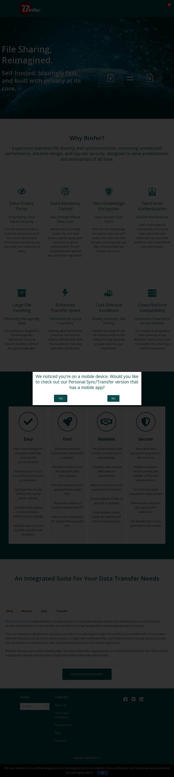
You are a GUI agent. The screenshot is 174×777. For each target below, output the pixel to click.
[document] (87, 388)
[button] (169, 4)
